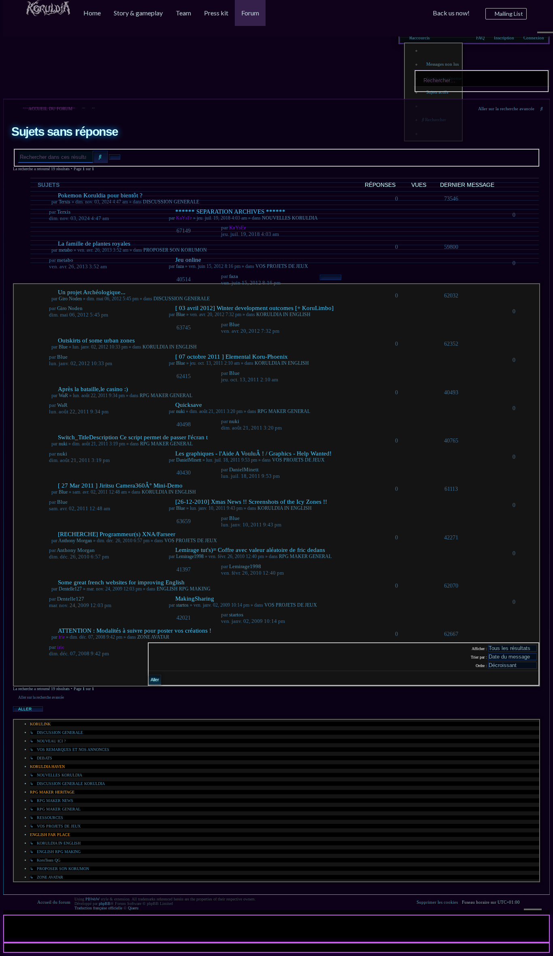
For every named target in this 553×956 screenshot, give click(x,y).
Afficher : (480, 648)
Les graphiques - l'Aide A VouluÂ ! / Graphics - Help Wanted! (253, 453)
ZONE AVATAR (153, 637)
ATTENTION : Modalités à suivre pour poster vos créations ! (134, 630)
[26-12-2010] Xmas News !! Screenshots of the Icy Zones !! (251, 501)
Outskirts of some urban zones (96, 340)
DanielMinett (188, 460)
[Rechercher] (540, 78)
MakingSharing (194, 598)
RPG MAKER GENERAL (166, 395)
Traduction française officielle (98, 908)
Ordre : (482, 665)
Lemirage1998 (190, 556)
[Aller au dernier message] (242, 276)
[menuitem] (48, 13)
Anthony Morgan (75, 540)
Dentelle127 (70, 589)
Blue (180, 314)
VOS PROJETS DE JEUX (281, 266)
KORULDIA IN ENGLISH (283, 314)
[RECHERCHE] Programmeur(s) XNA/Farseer (116, 534)
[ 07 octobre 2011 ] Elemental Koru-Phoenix (231, 356)
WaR (63, 395)
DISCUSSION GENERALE (181, 299)
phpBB (105, 903)
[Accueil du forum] (47, 50)
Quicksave (188, 405)
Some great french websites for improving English (121, 582)
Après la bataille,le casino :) (93, 389)
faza (180, 266)
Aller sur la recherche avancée (506, 108)
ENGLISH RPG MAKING (184, 589)
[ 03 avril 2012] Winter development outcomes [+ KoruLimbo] (254, 308)
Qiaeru (133, 908)
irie (62, 637)
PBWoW (92, 899)
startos (182, 605)
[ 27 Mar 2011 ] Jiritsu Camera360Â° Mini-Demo (120, 485)
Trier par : (479, 657)
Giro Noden (70, 299)
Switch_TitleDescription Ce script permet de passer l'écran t (133, 437)
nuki (180, 411)
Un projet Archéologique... (91, 292)
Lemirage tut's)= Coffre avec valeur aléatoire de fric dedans (250, 550)
